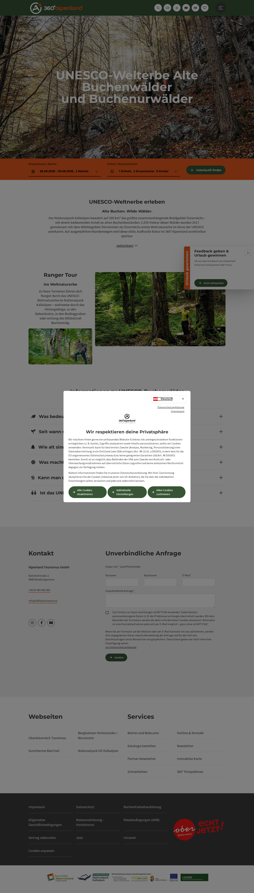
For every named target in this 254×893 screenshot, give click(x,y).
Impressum (177, 411)
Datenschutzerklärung (171, 407)
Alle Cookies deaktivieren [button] (85, 492)
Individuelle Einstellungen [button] (124, 492)
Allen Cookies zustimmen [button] (164, 492)
